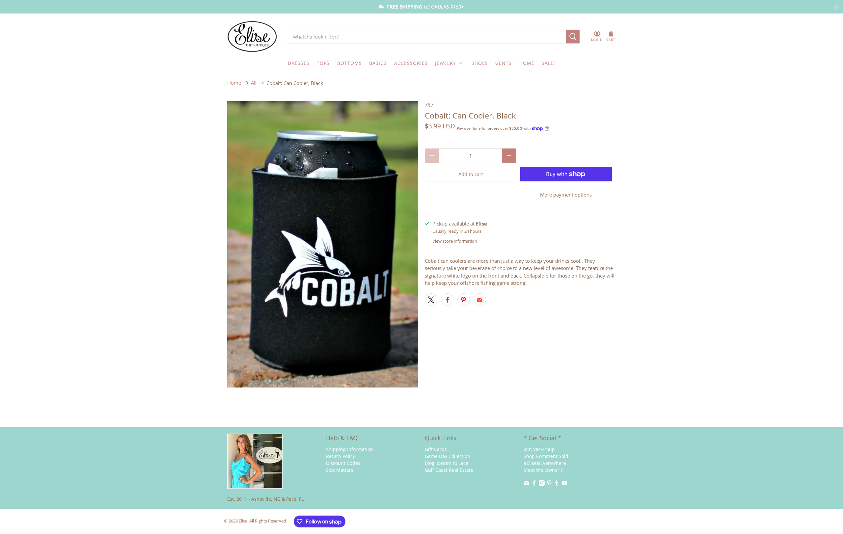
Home (234, 82)
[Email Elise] (527, 484)
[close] (836, 7)
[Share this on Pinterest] (463, 299)
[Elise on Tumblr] (557, 484)
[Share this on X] (431, 299)
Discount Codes (343, 463)
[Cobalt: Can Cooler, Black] (322, 244)
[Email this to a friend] (480, 299)
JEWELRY (445, 63)
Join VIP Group (539, 449)
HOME (526, 63)
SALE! (548, 63)
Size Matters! (340, 470)
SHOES (480, 63)
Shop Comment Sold (546, 456)
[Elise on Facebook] (534, 484)
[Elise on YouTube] (564, 484)
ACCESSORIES (411, 63)
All (254, 82)
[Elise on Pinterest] (549, 484)
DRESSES (299, 63)
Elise (243, 521)
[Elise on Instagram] (542, 484)
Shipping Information (349, 449)
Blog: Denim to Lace (446, 463)
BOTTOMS (349, 63)
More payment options (566, 194)
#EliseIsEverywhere (545, 463)
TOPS (323, 63)
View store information (454, 241)
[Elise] (252, 36)
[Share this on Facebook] (447, 299)
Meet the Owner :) (543, 470)
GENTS (503, 63)
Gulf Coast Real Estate (449, 470)
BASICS (378, 63)
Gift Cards (436, 449)
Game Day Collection (447, 456)
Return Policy (340, 456)
